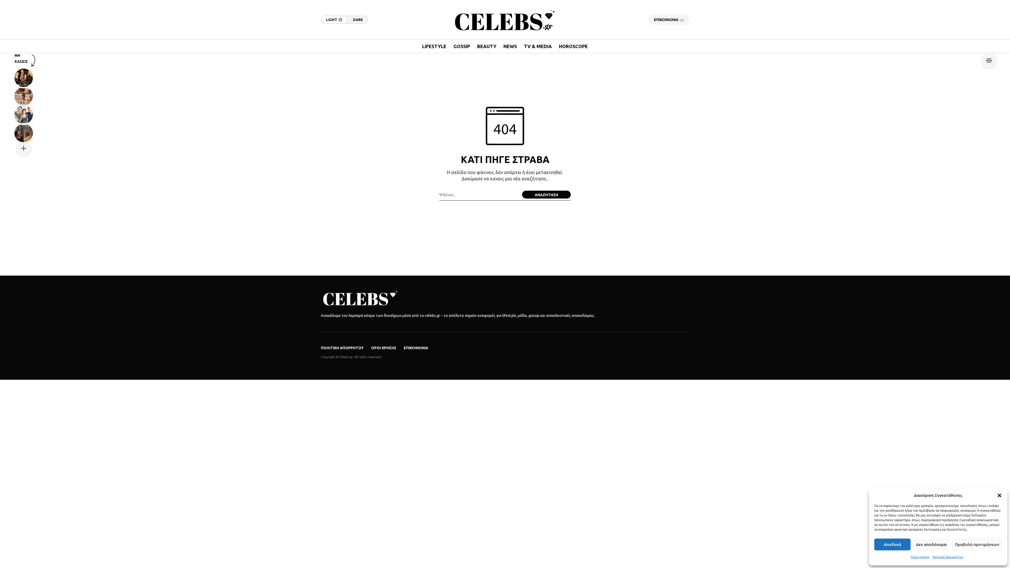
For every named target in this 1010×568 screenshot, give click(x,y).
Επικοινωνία (416, 348)
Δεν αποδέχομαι (931, 544)
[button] (999, 495)
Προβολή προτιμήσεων (977, 544)
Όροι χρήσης (920, 557)
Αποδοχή (892, 544)
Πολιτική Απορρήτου (947, 557)
